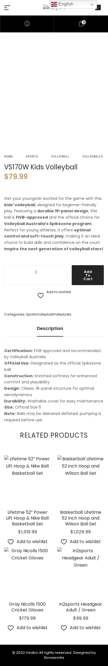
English (65, 4)
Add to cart (87, 275)
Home (8, 156)
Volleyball (60, 156)
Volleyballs (92, 156)
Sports (32, 156)
